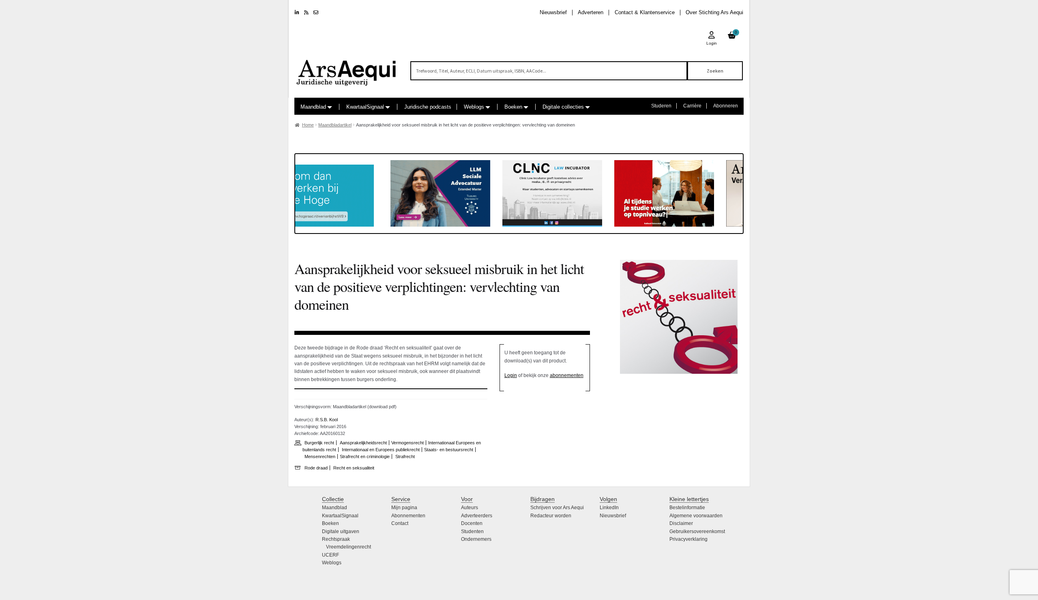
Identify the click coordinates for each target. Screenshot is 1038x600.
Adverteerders (476, 516)
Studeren (661, 106)
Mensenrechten (320, 456)
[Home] (346, 69)
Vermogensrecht (407, 442)
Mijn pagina (404, 507)
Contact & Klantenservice (645, 12)
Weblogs (474, 107)
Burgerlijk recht (319, 442)
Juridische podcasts (427, 107)
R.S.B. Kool (326, 419)
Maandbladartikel (335, 124)
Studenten (472, 531)
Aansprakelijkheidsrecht (363, 442)
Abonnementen (408, 516)
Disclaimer (681, 523)
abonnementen (566, 375)
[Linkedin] (297, 12)
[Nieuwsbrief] (315, 12)
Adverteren (590, 12)
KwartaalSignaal (365, 107)
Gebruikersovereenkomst (697, 531)
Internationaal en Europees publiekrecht (381, 449)
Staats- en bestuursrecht (448, 449)
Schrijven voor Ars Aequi (557, 507)
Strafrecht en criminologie (365, 456)
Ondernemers (476, 539)
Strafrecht (405, 456)
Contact (399, 523)
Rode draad (316, 467)
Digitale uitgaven (340, 531)
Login (510, 375)
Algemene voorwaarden (696, 516)
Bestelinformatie (687, 507)
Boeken (513, 107)
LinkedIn (609, 507)
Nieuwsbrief (553, 12)
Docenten (472, 523)
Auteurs (469, 507)
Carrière (692, 106)
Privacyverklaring (688, 539)
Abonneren (725, 106)
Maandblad (313, 107)
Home (308, 124)
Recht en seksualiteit (353, 467)
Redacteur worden (550, 516)
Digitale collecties (563, 107)
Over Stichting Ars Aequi (714, 12)
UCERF (330, 555)
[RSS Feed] (306, 12)
